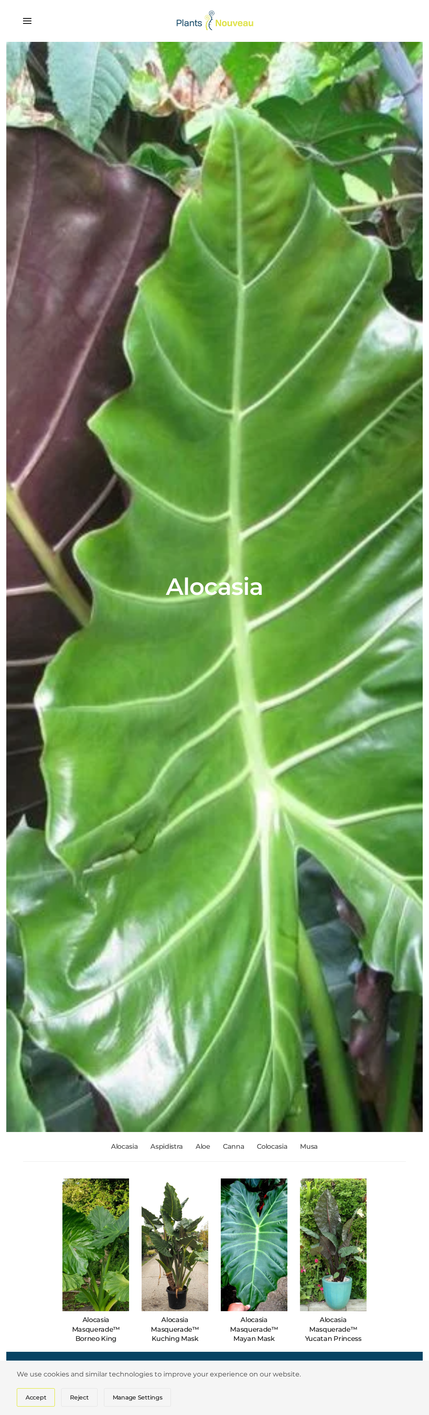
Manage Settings (138, 1397)
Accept (36, 1397)
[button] (27, 21)
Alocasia (124, 1146)
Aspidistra (166, 1146)
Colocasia (272, 1146)
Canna (233, 1146)
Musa (309, 1146)
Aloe (203, 1146)
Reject (79, 1397)
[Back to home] (215, 21)
